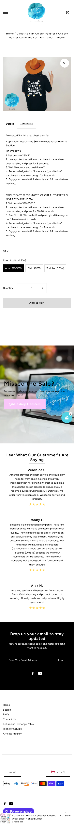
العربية (12, 771)
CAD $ (61, 771)
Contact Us (9, 719)
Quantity (8, 288)
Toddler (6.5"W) (55, 268)
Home (10, 33)
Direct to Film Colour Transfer (36, 33)
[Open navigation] (14, 12)
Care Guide (26, 123)
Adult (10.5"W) (13, 268)
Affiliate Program (12, 733)
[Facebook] (33, 674)
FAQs (6, 714)
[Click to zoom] (64, 63)
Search (7, 709)
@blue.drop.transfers (25, 404)
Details (10, 123)
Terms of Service (12, 728)
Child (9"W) (34, 268)
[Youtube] (40, 674)
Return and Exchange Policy (18, 724)
